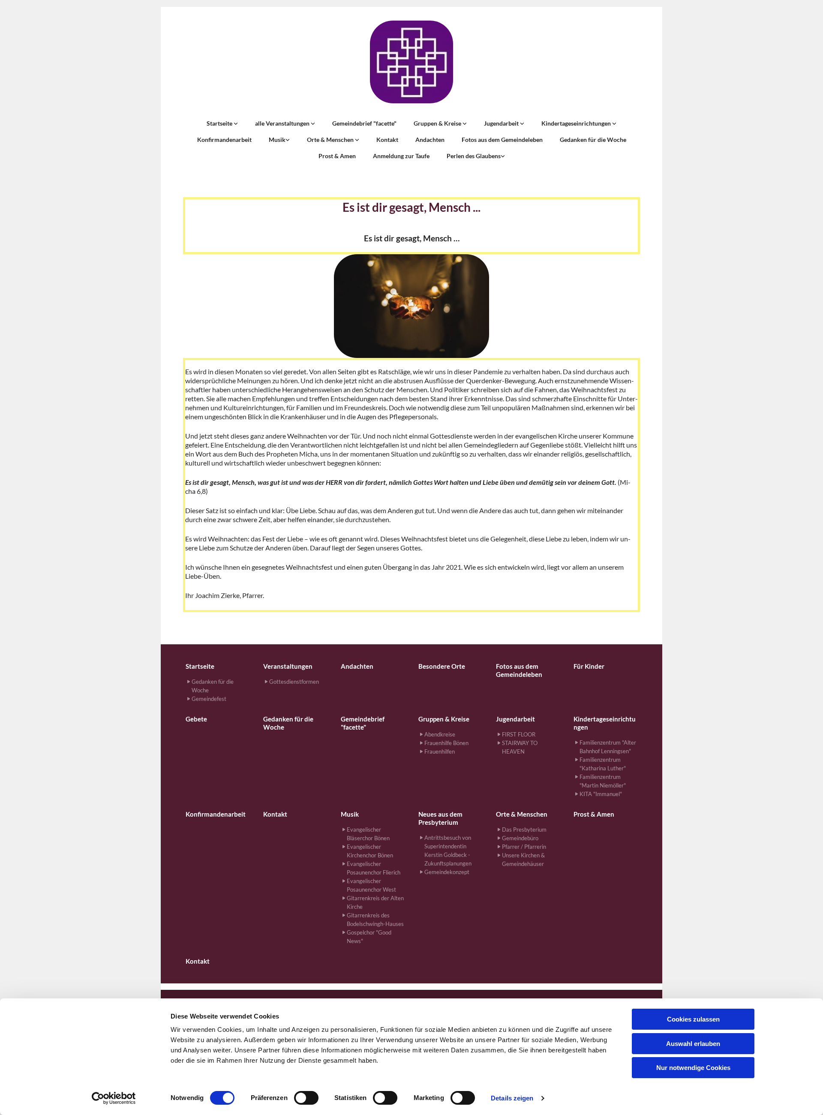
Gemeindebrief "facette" (364, 123)
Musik (277, 139)
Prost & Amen (337, 155)
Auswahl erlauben (693, 1043)
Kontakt (387, 139)
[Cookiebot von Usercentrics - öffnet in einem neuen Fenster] (113, 1098)
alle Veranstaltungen (283, 123)
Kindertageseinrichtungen (576, 123)
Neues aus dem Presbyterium (440, 818)
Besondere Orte (441, 666)
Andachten (430, 139)
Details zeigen (512, 1098)
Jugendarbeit (502, 123)
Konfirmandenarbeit (224, 139)
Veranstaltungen (287, 666)
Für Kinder (589, 666)
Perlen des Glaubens (474, 155)
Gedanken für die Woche (593, 139)
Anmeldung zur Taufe (401, 155)
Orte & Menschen (331, 139)
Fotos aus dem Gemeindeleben (502, 139)
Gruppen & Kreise (438, 123)
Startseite (220, 123)
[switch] (306, 1098)
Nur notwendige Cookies (693, 1067)
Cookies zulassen (693, 1019)
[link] (222, 123)
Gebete (196, 719)
